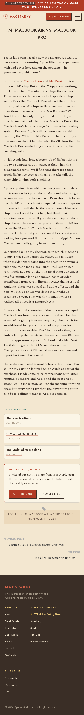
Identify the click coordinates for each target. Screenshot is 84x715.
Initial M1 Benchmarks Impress (57, 558)
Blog (7, 614)
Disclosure (11, 685)
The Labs (10, 628)
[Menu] (77, 16)
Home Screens (39, 641)
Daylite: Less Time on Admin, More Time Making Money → (50, 5)
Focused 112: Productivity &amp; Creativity (34, 545)
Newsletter (52, 494)
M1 (26, 514)
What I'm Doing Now (47, 614)
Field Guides (12, 621)
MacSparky (20, 16)
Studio (34, 628)
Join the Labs (23, 494)
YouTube (35, 635)
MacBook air (38, 514)
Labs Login (11, 635)
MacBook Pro (58, 81)
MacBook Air (32, 81)
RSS (7, 691)
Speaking (35, 621)
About (8, 641)
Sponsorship (12, 678)
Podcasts (10, 648)
